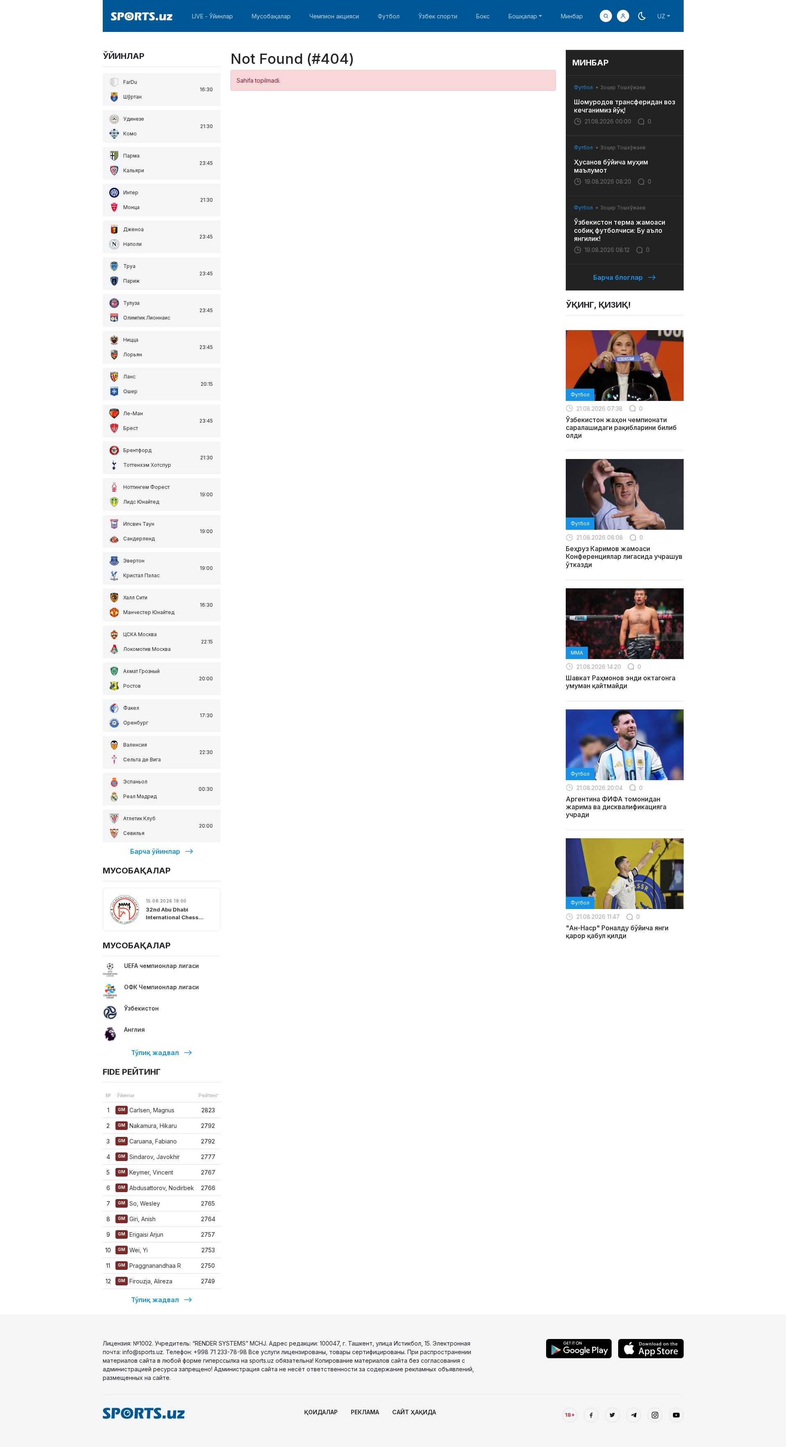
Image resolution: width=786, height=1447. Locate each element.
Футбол (389, 16)
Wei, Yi (133, 1250)
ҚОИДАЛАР (321, 1412)
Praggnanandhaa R (149, 1265)
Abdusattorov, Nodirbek (156, 1187)
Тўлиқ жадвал (155, 1053)
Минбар (572, 16)
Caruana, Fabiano (147, 1141)
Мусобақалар (271, 16)
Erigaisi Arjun (140, 1234)
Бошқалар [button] (522, 16)
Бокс (483, 16)
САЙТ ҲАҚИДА (414, 1412)
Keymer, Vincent (145, 1172)
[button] (623, 16)
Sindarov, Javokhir (149, 1156)
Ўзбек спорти (437, 16)
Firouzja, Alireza (145, 1281)
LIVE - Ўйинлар (212, 16)
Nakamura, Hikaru (147, 1125)
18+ (570, 1414)
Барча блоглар (618, 277)
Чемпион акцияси (334, 16)
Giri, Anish (137, 1218)
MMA (577, 653)
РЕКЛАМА (365, 1412)
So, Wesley (139, 1203)
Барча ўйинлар (155, 851)
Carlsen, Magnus (146, 1110)
